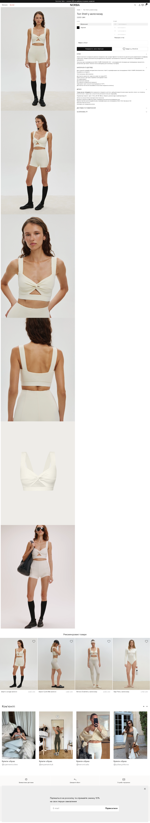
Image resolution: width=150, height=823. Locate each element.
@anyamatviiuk (46, 764)
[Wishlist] (143, 5)
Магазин (5, 5)
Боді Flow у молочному (121, 692)
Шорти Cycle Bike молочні (47, 692)
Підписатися (111, 808)
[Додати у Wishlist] (33, 641)
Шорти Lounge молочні (9, 692)
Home (78, 10)
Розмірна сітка (119, 38)
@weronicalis (83, 764)
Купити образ (8, 761)
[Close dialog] (145, 789)
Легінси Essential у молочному (86, 692)
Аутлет (12, 5)
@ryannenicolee (10, 764)
